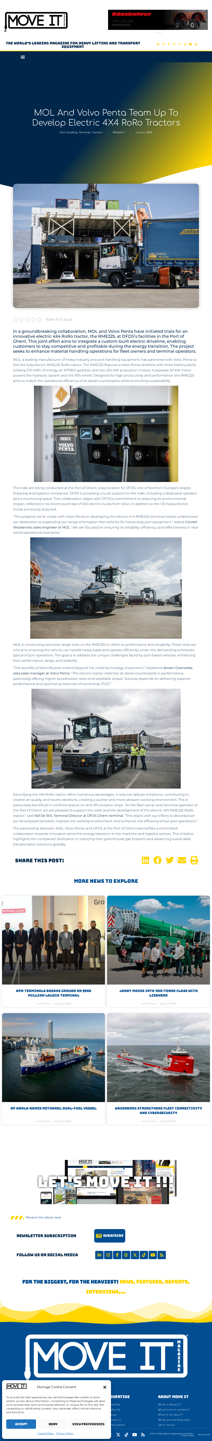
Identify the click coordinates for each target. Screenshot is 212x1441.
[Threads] (174, 44)
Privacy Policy (65, 1433)
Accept (21, 1424)
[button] (105, 1387)
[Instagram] (163, 44)
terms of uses (204, 1435)
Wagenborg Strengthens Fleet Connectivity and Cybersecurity (158, 1110)
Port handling (68, 132)
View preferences (88, 1424)
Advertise (118, 1396)
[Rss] (195, 44)
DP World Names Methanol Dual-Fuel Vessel (53, 1108)
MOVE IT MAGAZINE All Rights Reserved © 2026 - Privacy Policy (172, 1435)
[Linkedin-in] (158, 44)
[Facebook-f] (168, 44)
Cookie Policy (45, 1433)
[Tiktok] (185, 44)
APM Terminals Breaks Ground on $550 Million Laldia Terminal (53, 993)
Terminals (84, 132)
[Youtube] (190, 44)
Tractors (97, 132)
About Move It (173, 1396)
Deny (53, 1424)
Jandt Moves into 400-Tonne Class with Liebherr (158, 993)
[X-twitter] (179, 44)
